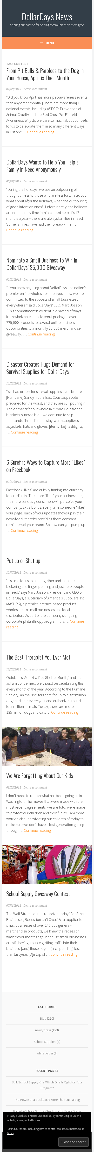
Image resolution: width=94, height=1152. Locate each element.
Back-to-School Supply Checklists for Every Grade (47, 1111)
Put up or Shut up (23, 560)
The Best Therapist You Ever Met (38, 657)
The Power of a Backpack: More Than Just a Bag (47, 1099)
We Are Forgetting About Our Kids (39, 775)
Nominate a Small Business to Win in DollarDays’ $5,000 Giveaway (41, 263)
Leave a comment (35, 89)
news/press (43, 1030)
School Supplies (45, 1041)
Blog (43, 1018)
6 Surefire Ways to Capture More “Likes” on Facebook (45, 466)
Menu (50, 43)
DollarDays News (47, 16)
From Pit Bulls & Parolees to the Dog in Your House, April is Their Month (45, 74)
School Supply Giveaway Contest (38, 893)
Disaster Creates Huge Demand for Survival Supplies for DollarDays (40, 368)
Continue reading (40, 131)
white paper (45, 1053)
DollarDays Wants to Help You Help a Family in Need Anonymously (42, 165)
